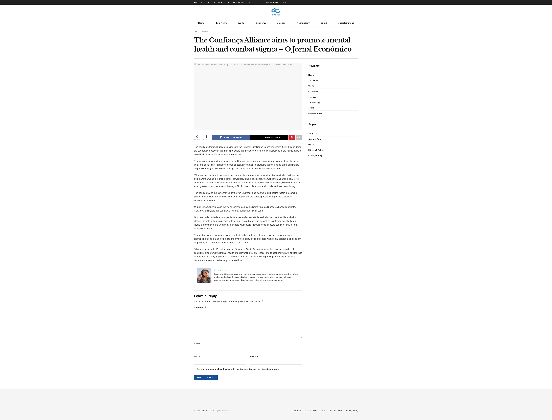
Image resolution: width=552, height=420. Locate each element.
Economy (261, 23)
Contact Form (209, 2)
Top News (221, 23)
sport (324, 23)
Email (198, 356)
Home (201, 23)
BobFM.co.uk (206, 411)
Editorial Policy (230, 2)
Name (198, 343)
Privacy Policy (244, 2)
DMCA (219, 2)
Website (254, 356)
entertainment (346, 23)
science (281, 23)
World (241, 23)
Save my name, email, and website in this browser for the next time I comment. (238, 369)
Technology (303, 23)
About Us (198, 2)
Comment (200, 307)
